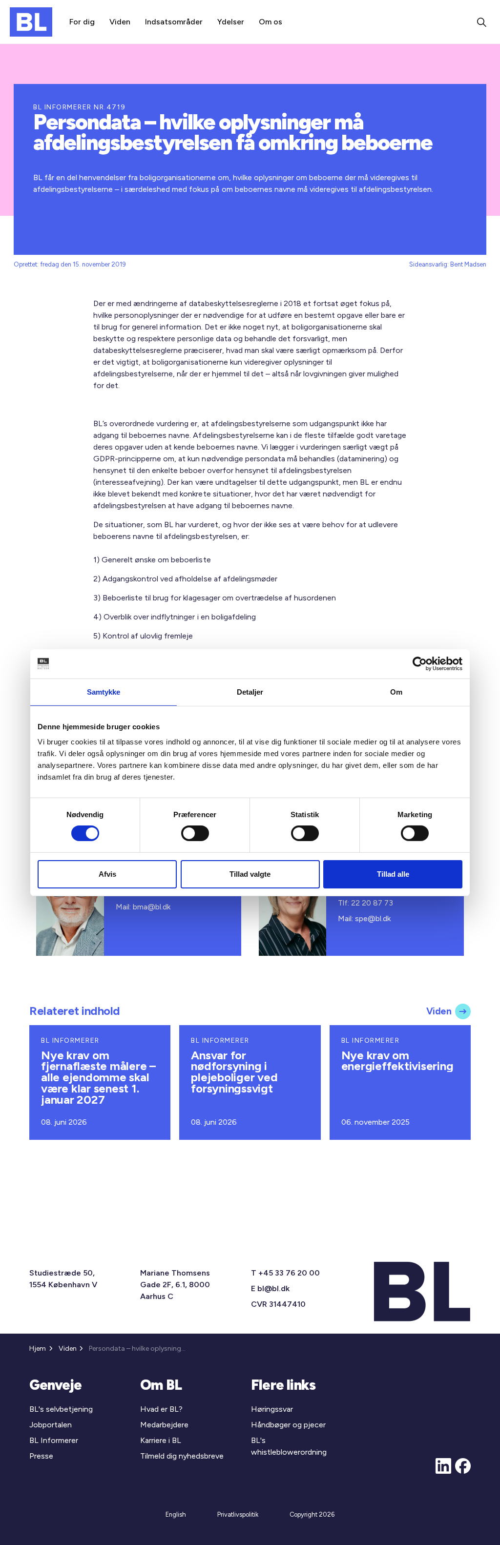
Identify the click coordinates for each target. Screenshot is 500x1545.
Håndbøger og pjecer (288, 1424)
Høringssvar (272, 1409)
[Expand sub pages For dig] (94, 22)
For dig (82, 21)
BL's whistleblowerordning (289, 1446)
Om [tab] (396, 691)
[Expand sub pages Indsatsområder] (202, 22)
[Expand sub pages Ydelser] (244, 22)
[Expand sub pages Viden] (130, 22)
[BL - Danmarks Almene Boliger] (31, 22)
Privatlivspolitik (237, 1514)
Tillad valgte (250, 874)
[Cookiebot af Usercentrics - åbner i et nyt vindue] (419, 663)
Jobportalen (50, 1424)
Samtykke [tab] (104, 691)
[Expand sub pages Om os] (282, 22)
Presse (41, 1456)
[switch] (195, 833)
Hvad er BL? (161, 1409)
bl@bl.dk (273, 1288)
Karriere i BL (160, 1440)
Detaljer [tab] (250, 691)
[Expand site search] (481, 22)
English (176, 1514)
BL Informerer (53, 1440)
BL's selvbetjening (61, 1409)
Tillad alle (393, 874)
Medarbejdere (164, 1424)
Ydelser (230, 21)
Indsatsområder (174, 21)
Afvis (107, 874)
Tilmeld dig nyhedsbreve (182, 1456)
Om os (270, 21)
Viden (119, 21)
